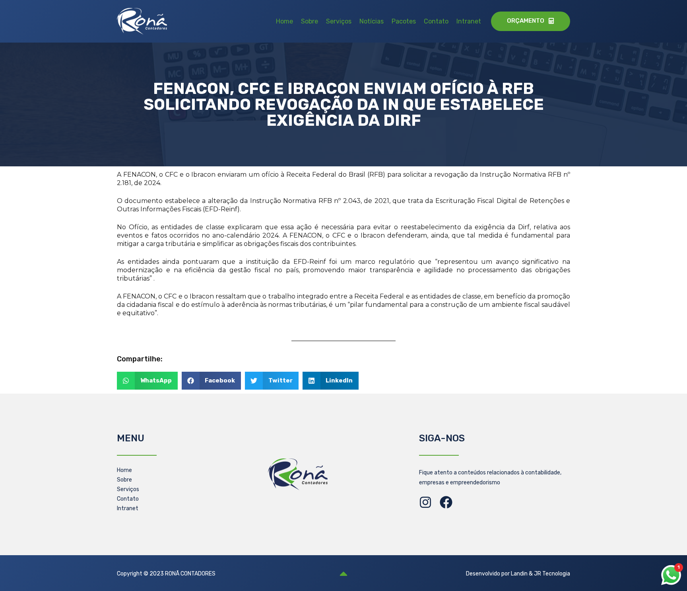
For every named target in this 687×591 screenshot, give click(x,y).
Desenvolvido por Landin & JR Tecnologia (518, 573)
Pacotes (404, 21)
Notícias (371, 21)
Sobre (309, 21)
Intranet (468, 21)
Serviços (338, 21)
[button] (147, 381)
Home (284, 21)
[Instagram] (425, 502)
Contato (436, 21)
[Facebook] (446, 502)
